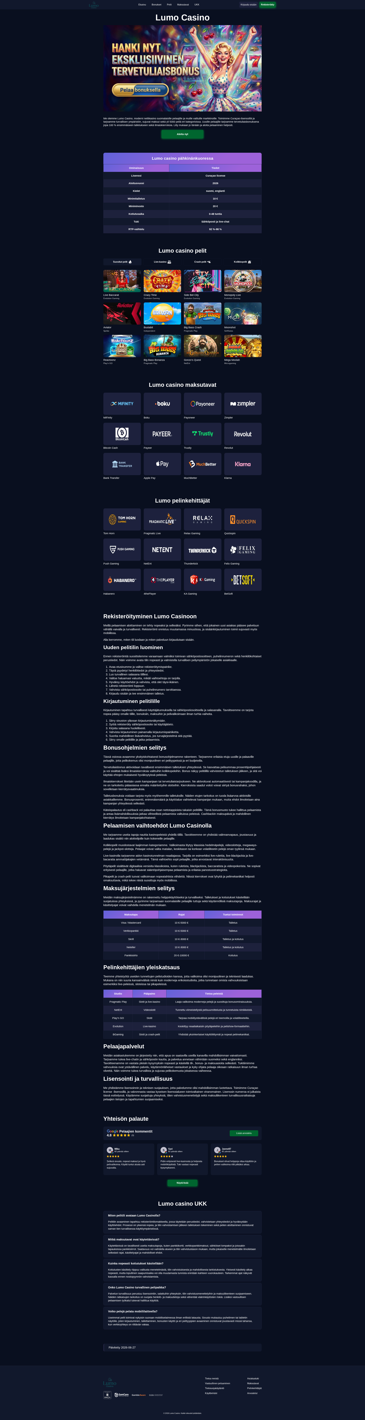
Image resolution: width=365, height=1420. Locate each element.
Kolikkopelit (240, 262)
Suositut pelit (120, 262)
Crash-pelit (200, 262)
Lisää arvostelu (244, 1133)
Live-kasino (160, 262)
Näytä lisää (182, 1183)
